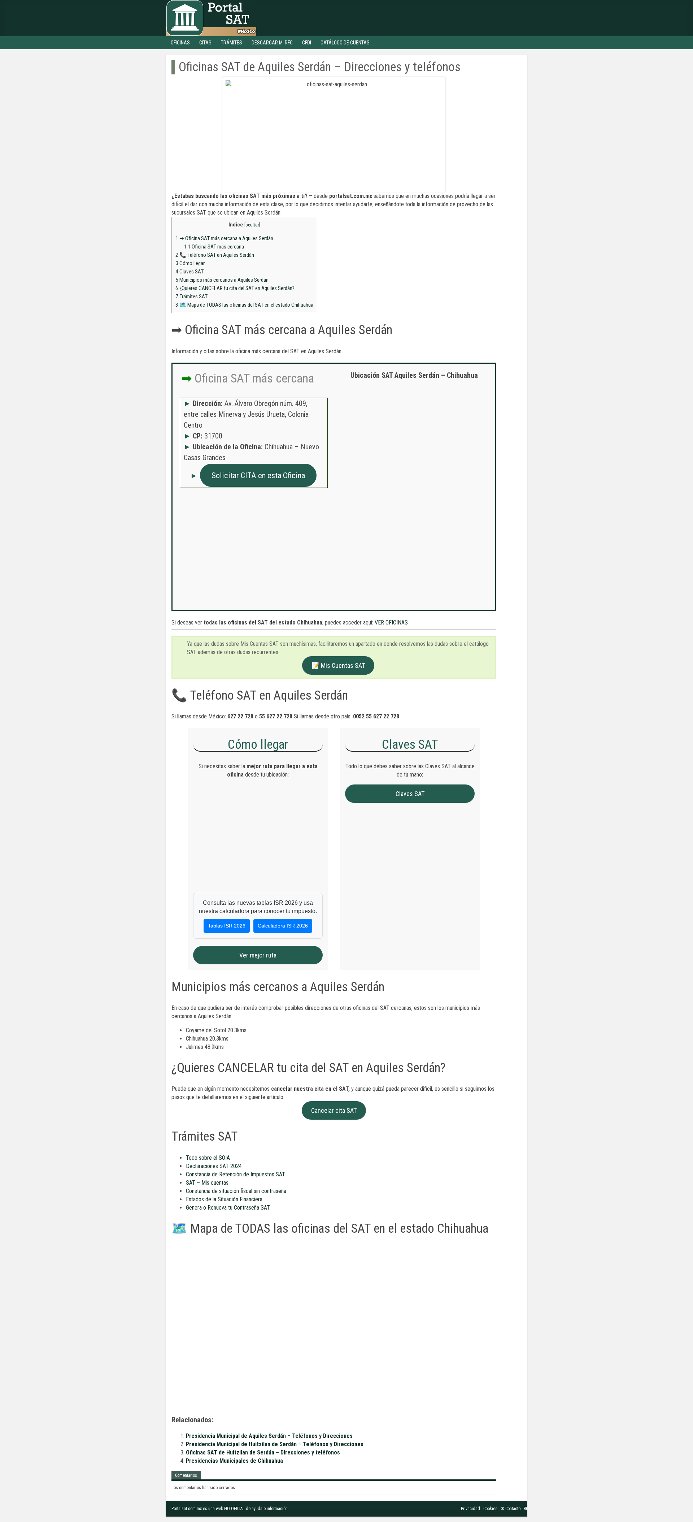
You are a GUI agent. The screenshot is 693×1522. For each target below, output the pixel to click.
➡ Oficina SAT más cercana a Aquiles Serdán (224, 238)
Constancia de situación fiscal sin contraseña (236, 1191)
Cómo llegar (190, 263)
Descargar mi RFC (272, 43)
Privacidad (470, 1508)
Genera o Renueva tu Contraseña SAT (228, 1207)
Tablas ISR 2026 (226, 926)
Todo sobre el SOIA (208, 1157)
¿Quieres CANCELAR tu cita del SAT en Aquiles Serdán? (235, 288)
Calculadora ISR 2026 (283, 926)
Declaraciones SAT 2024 (214, 1166)
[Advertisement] (414, 437)
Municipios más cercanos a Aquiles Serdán (222, 280)
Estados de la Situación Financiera (224, 1199)
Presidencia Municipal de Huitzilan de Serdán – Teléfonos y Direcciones (274, 1444)
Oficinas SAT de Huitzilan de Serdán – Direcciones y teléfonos (263, 1452)
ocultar (252, 225)
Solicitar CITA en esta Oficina (258, 475)
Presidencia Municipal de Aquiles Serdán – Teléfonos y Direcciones (269, 1435)
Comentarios (186, 1475)
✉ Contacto (510, 1508)
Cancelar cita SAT (334, 1110)
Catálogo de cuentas (345, 43)
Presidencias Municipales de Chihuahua (234, 1460)
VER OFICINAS (391, 622)
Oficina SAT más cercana (214, 246)
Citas (205, 43)
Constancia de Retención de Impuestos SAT (235, 1174)
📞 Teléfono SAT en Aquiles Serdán (214, 255)
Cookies (490, 1508)
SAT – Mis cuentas (207, 1182)
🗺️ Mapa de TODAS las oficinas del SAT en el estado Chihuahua (244, 305)
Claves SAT (189, 271)
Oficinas (180, 43)
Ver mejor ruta (257, 955)
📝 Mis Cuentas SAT (338, 665)
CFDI (306, 43)
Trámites (231, 43)
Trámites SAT (191, 296)
